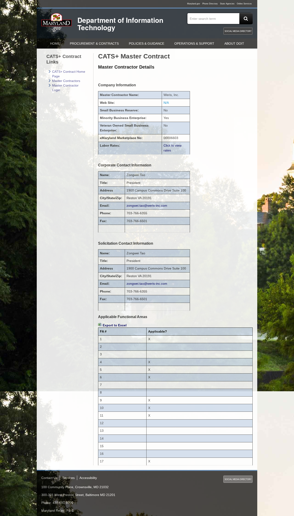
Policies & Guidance (146, 43)
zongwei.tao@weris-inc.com (147, 205)
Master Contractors (66, 81)
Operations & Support (194, 43)
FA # (103, 331)
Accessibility (88, 478)
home (55, 43)
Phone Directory (210, 4)
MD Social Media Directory (238, 31)
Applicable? (157, 331)
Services (68, 478)
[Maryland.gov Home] (56, 24)
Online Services (244, 4)
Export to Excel (115, 325)
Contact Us (49, 478)
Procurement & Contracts (94, 43)
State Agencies (227, 4)
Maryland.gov (193, 4)
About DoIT (234, 43)
